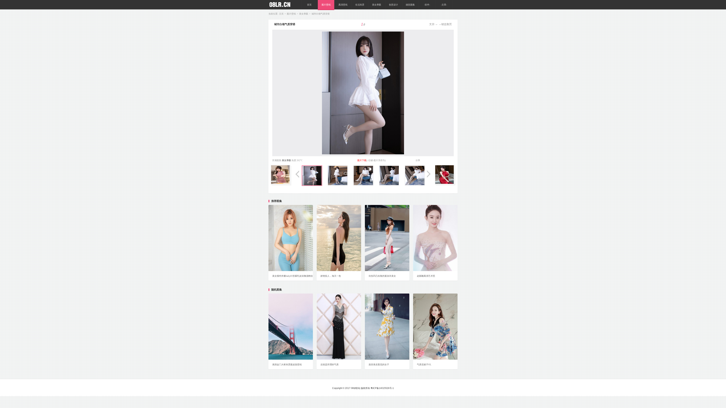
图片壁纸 (326, 4)
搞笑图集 (410, 4)
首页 (309, 4)
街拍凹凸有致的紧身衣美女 (382, 276)
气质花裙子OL (424, 364)
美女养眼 (376, 4)
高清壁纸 (342, 4)
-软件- (427, 4)
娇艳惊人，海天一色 (330, 276)
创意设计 (393, 4)
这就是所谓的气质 (329, 364)
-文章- (444, 4)
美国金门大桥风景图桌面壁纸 (287, 364)
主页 (281, 13)
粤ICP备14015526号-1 (382, 388)
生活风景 (359, 4)
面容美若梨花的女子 (379, 364)
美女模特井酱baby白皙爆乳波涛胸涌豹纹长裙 (290, 278)
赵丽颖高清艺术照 (426, 276)
